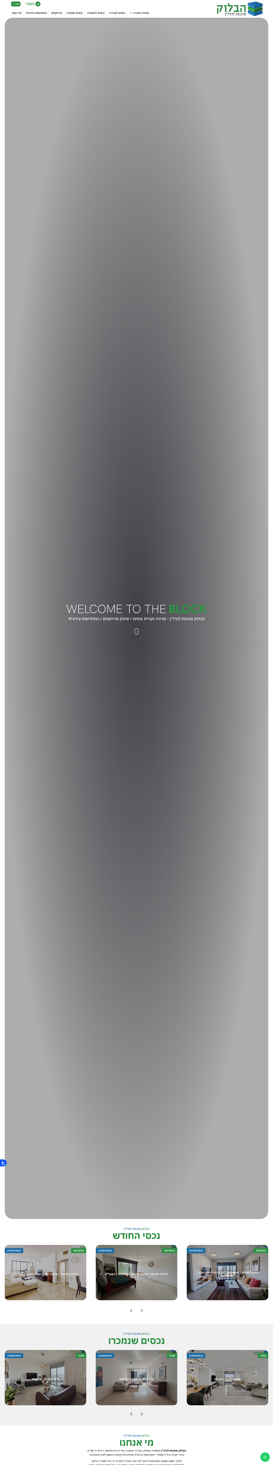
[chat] (265, 1457)
